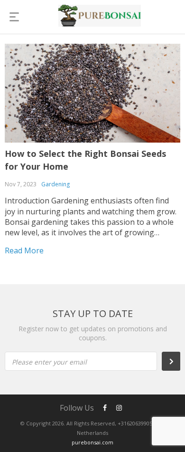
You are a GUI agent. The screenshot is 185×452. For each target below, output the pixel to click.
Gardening (55, 184)
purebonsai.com (92, 442)
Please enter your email (49, 361)
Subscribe (176, 361)
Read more (24, 250)
